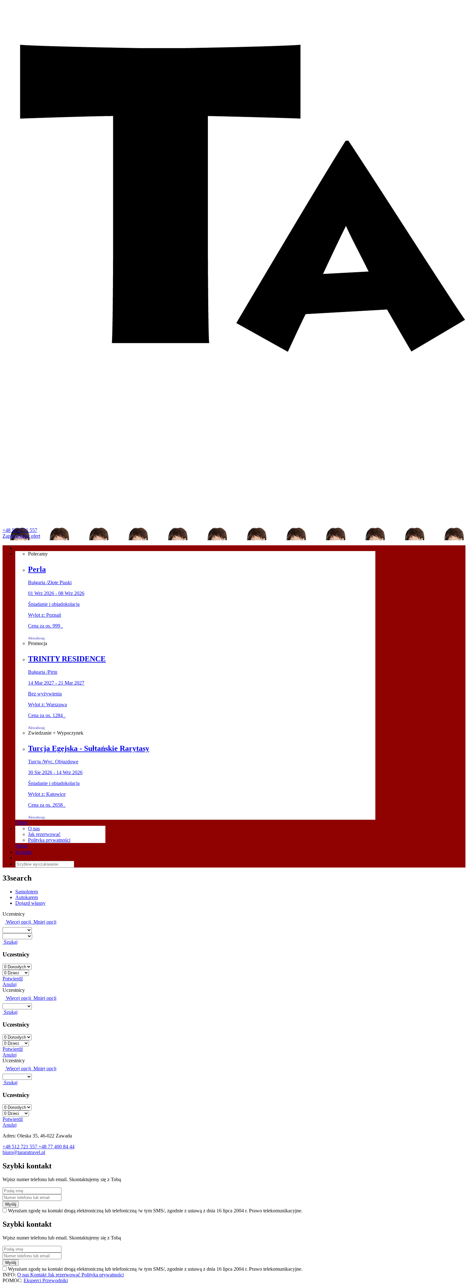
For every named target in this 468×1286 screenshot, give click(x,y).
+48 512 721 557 (20, 530)
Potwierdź (13, 978)
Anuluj (10, 984)
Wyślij (10, 1204)
